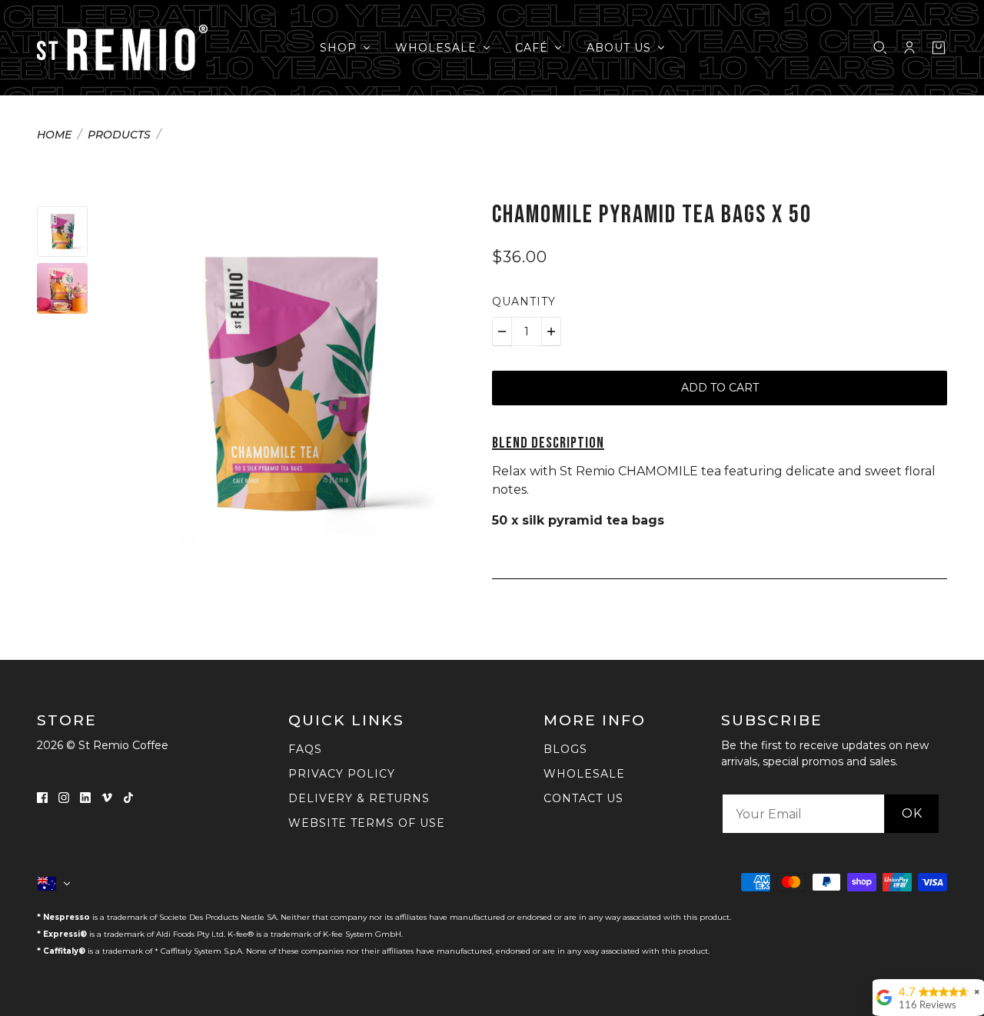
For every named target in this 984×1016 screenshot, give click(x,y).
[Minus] (502, 331)
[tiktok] (128, 796)
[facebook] (42, 796)
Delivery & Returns (359, 798)
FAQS (305, 749)
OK (912, 813)
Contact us (583, 798)
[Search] (880, 47)
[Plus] (551, 331)
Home (54, 135)
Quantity (524, 301)
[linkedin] (85, 796)
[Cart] (938, 47)
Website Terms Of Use (366, 823)
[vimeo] (106, 796)
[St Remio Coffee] (122, 48)
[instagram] (63, 796)
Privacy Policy (341, 774)
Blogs (565, 749)
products (119, 135)
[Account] (909, 47)
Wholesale (584, 774)
